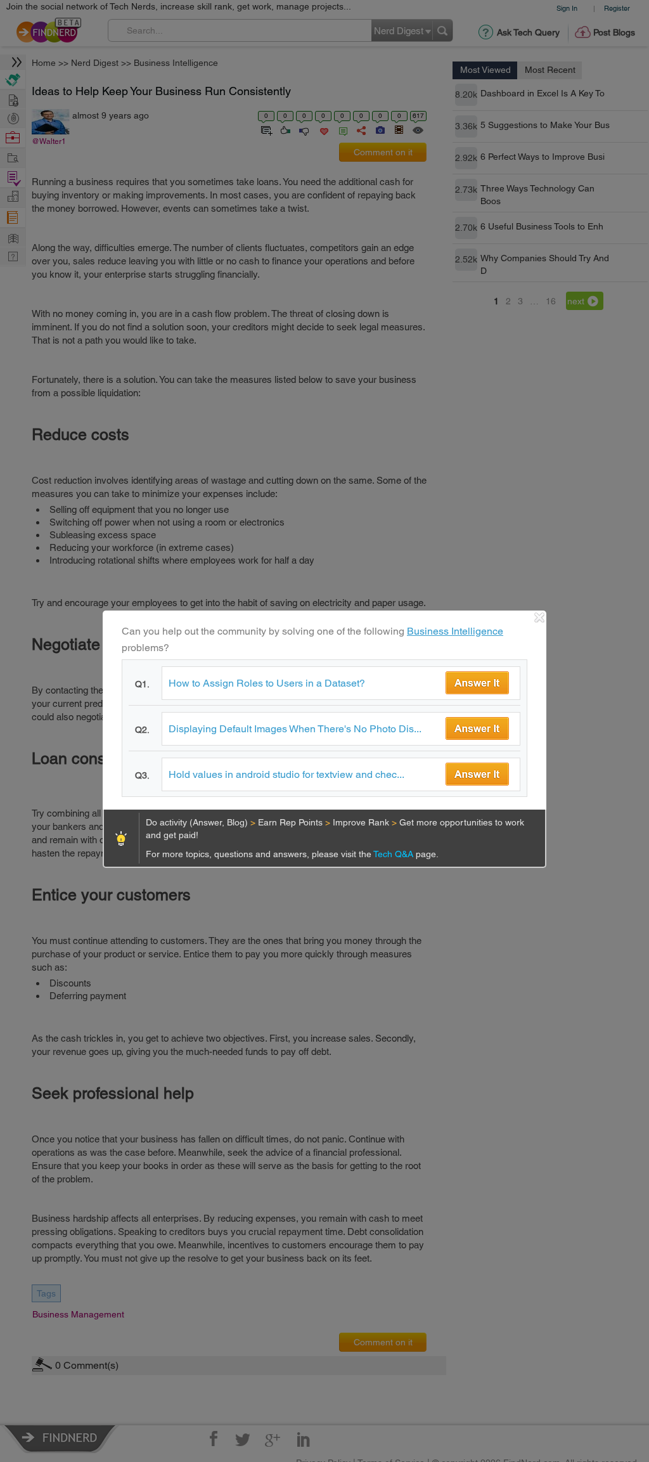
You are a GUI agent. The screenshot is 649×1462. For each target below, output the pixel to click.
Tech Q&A (394, 854)
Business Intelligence (455, 631)
